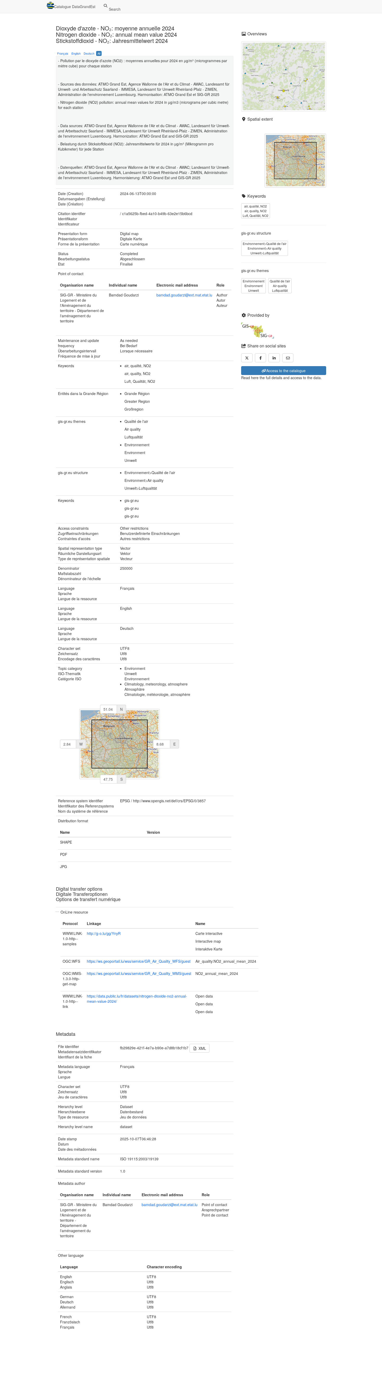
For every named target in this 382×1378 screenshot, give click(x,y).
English (76, 53)
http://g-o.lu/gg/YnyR (104, 933)
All (98, 53)
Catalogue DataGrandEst (74, 6)
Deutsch (89, 53)
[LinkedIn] (274, 357)
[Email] (288, 357)
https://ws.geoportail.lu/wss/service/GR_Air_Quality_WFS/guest (138, 961)
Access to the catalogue (286, 370)
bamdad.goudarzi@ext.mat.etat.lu (184, 294)
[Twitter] (247, 357)
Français (62, 53)
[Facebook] (260, 357)
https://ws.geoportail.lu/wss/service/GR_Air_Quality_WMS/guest (139, 973)
